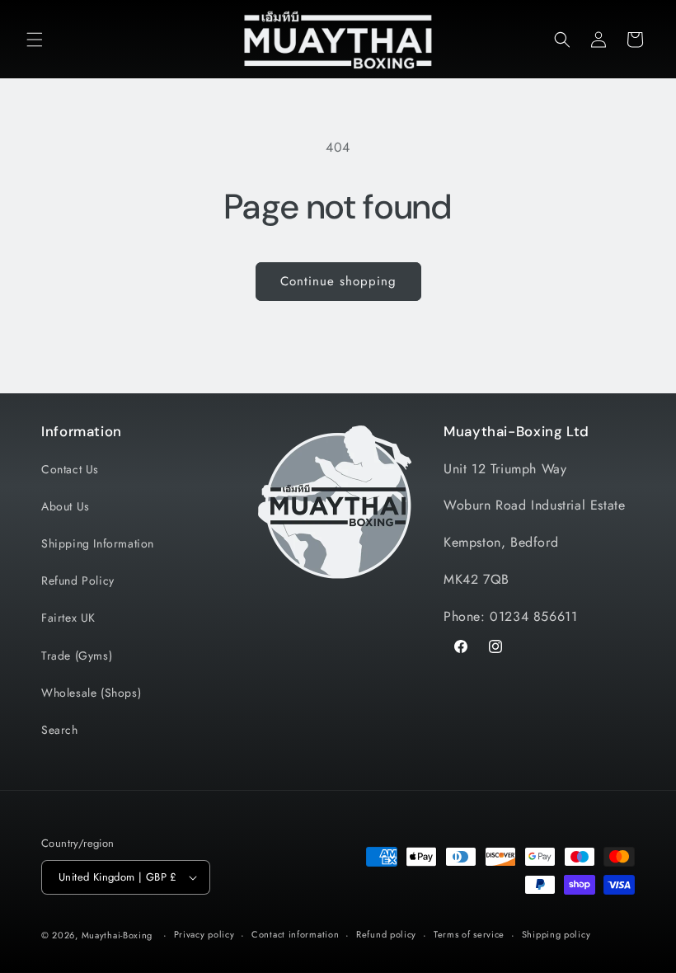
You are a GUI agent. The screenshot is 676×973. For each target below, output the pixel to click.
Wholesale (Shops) (91, 692)
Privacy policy (204, 934)
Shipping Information (97, 543)
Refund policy (386, 934)
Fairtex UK (68, 617)
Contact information (295, 934)
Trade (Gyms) (76, 655)
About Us (65, 506)
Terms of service (469, 934)
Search (59, 730)
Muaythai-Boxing (117, 935)
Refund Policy (78, 580)
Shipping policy (556, 934)
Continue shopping (338, 281)
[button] (34, 39)
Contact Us (70, 469)
